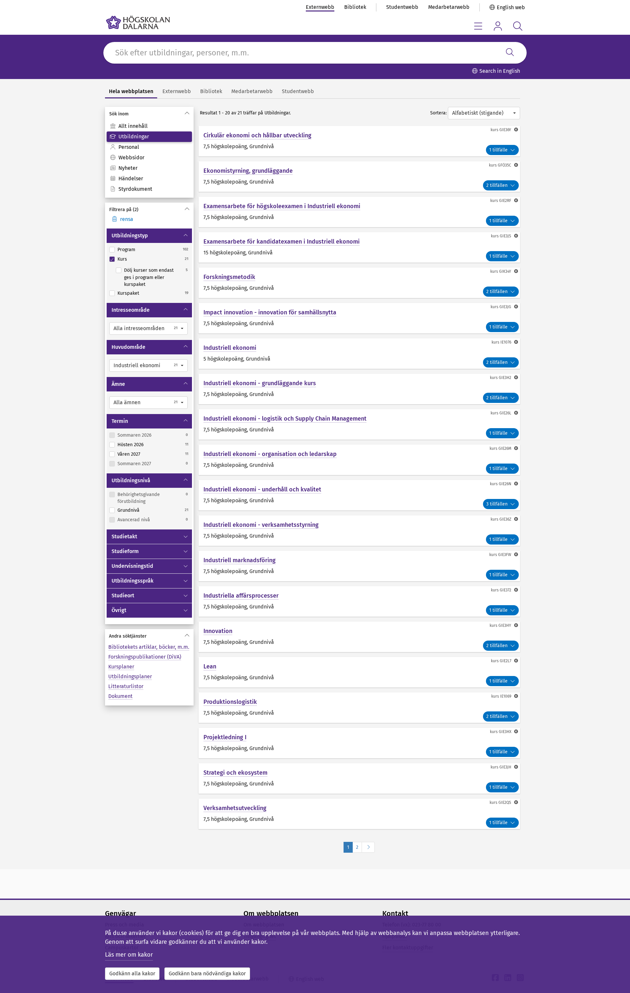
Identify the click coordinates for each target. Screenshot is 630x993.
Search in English (499, 71)
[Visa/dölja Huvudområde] (186, 347)
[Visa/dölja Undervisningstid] (186, 566)
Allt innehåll (133, 126)
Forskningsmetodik (229, 277)
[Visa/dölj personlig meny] (498, 26)
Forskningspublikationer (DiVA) (144, 657)
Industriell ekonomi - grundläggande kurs (259, 383)
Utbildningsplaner (130, 676)
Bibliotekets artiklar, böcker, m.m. (148, 647)
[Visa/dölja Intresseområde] (186, 310)
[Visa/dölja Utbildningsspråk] (186, 581)
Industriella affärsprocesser (241, 595)
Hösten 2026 (130, 444)
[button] (148, 328)
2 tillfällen (497, 185)
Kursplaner (121, 667)
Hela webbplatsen (131, 91)
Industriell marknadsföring (239, 560)
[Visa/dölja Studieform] (186, 551)
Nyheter (127, 168)
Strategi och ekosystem (235, 772)
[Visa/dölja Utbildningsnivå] (186, 480)
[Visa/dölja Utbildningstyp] (186, 235)
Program (126, 249)
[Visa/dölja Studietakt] (186, 536)
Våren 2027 (128, 454)
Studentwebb (402, 7)
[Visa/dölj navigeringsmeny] (478, 26)
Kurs (122, 259)
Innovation (217, 631)
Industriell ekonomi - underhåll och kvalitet (262, 489)
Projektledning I (224, 737)
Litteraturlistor (125, 686)
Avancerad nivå (133, 520)
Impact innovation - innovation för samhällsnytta (269, 312)
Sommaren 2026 (134, 435)
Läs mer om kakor (129, 954)
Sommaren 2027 (134, 464)
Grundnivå (128, 510)
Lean (209, 666)
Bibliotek (355, 7)
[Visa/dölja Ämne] (186, 384)
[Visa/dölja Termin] (186, 421)
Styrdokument (135, 189)
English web (511, 7)
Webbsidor (131, 157)
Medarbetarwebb (449, 7)
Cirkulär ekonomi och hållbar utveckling (257, 135)
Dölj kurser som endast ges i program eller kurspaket (149, 277)
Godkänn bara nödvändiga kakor (207, 973)
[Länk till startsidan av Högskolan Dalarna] (138, 22)
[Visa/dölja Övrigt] (186, 610)
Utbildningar (133, 136)
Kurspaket (128, 293)
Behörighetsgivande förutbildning (138, 498)
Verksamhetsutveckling (234, 808)
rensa (126, 219)
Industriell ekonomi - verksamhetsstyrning (261, 524)
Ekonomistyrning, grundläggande (248, 170)
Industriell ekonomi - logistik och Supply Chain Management (285, 418)
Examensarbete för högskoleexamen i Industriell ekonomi (281, 206)
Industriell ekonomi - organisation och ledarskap (270, 454)
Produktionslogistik (230, 701)
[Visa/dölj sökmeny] (517, 26)
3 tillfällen (497, 504)
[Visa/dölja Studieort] (186, 595)
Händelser (130, 178)
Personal (128, 147)
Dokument (120, 696)
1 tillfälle (498, 150)
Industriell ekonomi (229, 347)
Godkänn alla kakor (132, 973)
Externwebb (320, 7)
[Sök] (510, 52)
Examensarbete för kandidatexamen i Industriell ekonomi (281, 241)
